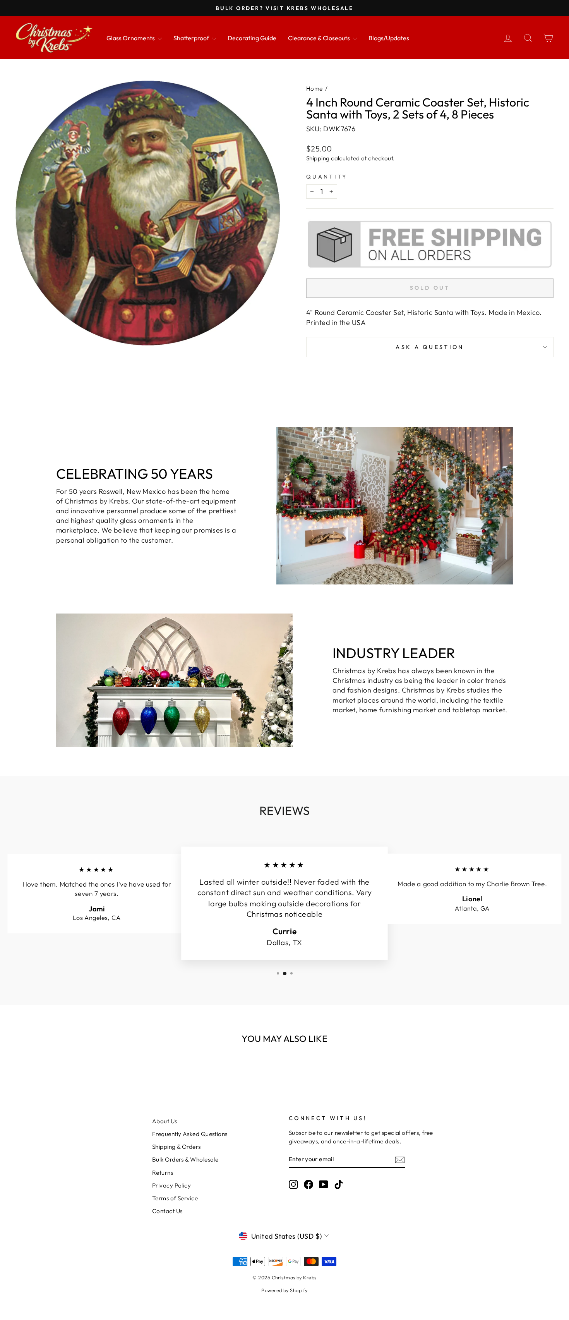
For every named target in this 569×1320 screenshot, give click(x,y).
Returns (162, 1172)
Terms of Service (175, 1198)
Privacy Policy (171, 1185)
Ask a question (430, 347)
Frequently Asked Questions (190, 1134)
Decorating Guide (252, 38)
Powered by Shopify (284, 1290)
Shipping (318, 158)
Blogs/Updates (388, 38)
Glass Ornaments (131, 38)
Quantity (327, 176)
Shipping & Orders (176, 1146)
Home (314, 88)
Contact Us (167, 1211)
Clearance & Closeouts (319, 38)
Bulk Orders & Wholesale (185, 1159)
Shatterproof (191, 38)
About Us (164, 1121)
